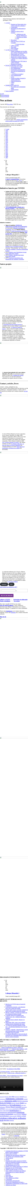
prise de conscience (8, 1108)
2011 (6, 152)
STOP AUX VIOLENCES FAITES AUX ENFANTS (16, 226)
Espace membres (9, 91)
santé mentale (6, 1110)
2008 (6, 156)
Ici (21, 180)
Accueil (2, 93)
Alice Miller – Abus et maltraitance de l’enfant (11, 1075)
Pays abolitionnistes (16, 68)
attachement (17, 1096)
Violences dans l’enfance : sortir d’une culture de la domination (13, 1049)
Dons (17, 38)
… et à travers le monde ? (17, 74)
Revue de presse (20, 44)
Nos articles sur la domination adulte (14, 1156)
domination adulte (11, 1101)
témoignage (9, 611)
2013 (6, 149)
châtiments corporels (14, 1098)
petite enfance (24, 1107)
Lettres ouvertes (15, 45)
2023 (6, 135)
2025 (6, 132)
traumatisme (20, 1112)
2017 (6, 143)
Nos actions (14, 40)
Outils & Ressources (16, 81)
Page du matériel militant (6, 605)
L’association (14, 27)
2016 (6, 144)
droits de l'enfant (5, 1103)
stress (20, 1110)
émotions (12, 1120)
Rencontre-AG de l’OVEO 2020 (13, 1168)
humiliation (3, 1105)
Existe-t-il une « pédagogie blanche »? (16, 1073)
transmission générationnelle (8, 1112)
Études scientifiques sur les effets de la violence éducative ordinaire (19, 52)
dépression (13, 1103)
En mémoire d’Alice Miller (13, 1069)
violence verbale (21, 1116)
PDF (11, 584)
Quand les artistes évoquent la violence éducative (18, 79)
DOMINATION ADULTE (12, 85)
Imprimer (4, 584)
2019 (6, 140)
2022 (6, 136)
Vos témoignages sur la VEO (18, 55)
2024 (6, 133)
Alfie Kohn (6, 1096)
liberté (8, 1105)
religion (1, 1110)
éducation (6, 1120)
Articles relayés (14, 89)
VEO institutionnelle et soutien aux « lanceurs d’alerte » (15, 207)
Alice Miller (12, 1096)
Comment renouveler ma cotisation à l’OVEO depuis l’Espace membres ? (16, 1151)
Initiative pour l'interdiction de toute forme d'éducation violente (15, 253)
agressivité (2, 1096)
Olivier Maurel (10, 1107)
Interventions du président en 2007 (8, 587)
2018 (6, 142)
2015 (6, 146)
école (1, 1120)
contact (3, 1134)
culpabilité (25, 1099)
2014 (6, 147)
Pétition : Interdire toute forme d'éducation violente (14, 255)
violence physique (17, 1114)
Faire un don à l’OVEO (11, 1153)
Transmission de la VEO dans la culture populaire (19, 62)
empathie (18, 1103)
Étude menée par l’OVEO (17, 54)
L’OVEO (7, 23)
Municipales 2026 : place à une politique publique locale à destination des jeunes (15, 1023)
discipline (2, 1101)
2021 (6, 137)
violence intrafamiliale (6, 1114)
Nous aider (13, 47)
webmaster (16, 1135)
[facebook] (4, 96)
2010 (6, 153)
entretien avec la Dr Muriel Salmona (14, 246)
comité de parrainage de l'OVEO (19, 231)
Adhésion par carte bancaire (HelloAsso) (21, 35)
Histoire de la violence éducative (19, 57)
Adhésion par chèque (21, 37)
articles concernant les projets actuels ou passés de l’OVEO (16, 120)
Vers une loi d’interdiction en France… (14, 1182)
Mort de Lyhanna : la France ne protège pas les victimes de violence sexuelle (16, 1013)
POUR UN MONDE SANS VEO (14, 65)
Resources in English (16, 64)
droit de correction (22, 1101)
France (25, 1103)
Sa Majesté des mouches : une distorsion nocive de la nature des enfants (15, 1007)
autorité (22, 1096)
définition (13, 612)
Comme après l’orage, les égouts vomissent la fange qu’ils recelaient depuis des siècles (16, 1010)
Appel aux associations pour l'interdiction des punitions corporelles (14, 258)
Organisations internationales (18, 69)
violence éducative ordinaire (13, 1118)
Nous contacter (14, 48)
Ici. (18, 180)
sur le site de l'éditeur (12, 581)
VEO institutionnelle (16, 75)
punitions (22, 1108)
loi (11, 1105)
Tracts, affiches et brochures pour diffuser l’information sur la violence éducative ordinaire (15, 1172)
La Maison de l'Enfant (17, 375)
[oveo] (0, 2)
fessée (22, 1103)
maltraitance (16, 1105)
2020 (6, 139)
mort (25, 1105)
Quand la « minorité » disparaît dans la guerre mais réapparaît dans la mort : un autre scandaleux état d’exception (16, 1031)
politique (2, 1108)
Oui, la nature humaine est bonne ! (10, 442)
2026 (6, 130)
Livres (12, 77)
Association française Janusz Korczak (12, 324)
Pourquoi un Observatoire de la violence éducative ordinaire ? (18, 25)
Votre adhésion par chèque (11, 1178)
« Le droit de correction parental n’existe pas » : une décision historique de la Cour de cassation (16, 1027)
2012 (6, 150)
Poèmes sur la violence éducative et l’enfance (16, 1166)
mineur (22, 1105)
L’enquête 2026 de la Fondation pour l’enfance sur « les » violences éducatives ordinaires (15, 1017)
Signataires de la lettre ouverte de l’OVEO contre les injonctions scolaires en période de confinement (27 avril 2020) (16, 1162)
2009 (6, 154)
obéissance (2, 1107)
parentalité (18, 1107)
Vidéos (12, 82)
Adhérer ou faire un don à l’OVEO (14, 1169)
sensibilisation (14, 1110)
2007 (6, 157)
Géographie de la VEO (16, 67)
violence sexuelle (12, 1116)
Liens (12, 84)
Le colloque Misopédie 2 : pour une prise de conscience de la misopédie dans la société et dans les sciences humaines (16, 1035)
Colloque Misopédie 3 (12, 993)
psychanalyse (16, 1108)
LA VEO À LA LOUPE (11, 50)
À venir (7, 129)
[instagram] (4, 95)
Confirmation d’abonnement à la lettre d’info (16, 1183)
